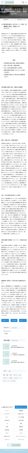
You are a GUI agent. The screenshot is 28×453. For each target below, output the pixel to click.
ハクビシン (5, 378)
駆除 (7, 375)
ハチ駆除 (6, 333)
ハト (8, 381)
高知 (4, 375)
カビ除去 (10, 378)
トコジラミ (15, 375)
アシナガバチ (13, 381)
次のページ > (23, 320)
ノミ (20, 378)
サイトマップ (21, 439)
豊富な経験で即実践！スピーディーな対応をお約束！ (14, 71)
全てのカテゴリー (7, 331)
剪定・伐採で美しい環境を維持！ (12, 65)
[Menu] (25, 2)
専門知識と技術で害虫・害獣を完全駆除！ (14, 63)
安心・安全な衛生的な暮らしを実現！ (13, 68)
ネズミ (20, 375)
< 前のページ (5, 320)
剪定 (10, 375)
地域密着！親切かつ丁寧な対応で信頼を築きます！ (14, 75)
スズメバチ (16, 378)
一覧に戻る (14, 320)
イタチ (4, 381)
